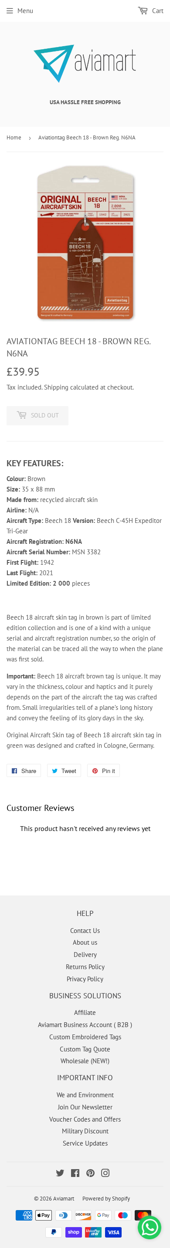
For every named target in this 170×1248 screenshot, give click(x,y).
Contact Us (85, 930)
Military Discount (85, 1131)
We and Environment (85, 1095)
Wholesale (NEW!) (85, 1061)
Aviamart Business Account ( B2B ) (85, 1025)
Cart (156, 11)
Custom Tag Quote (85, 1049)
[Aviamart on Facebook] (75, 1174)
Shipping (56, 387)
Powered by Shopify (106, 1198)
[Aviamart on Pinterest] (90, 1174)
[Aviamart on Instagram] (105, 1174)
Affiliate (85, 1012)
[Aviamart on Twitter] (60, 1174)
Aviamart (63, 1198)
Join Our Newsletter (85, 1107)
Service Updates (85, 1143)
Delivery (85, 954)
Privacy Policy (85, 979)
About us (85, 942)
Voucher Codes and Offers (85, 1119)
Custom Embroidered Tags (85, 1037)
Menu (25, 11)
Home (14, 137)
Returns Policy (85, 967)
